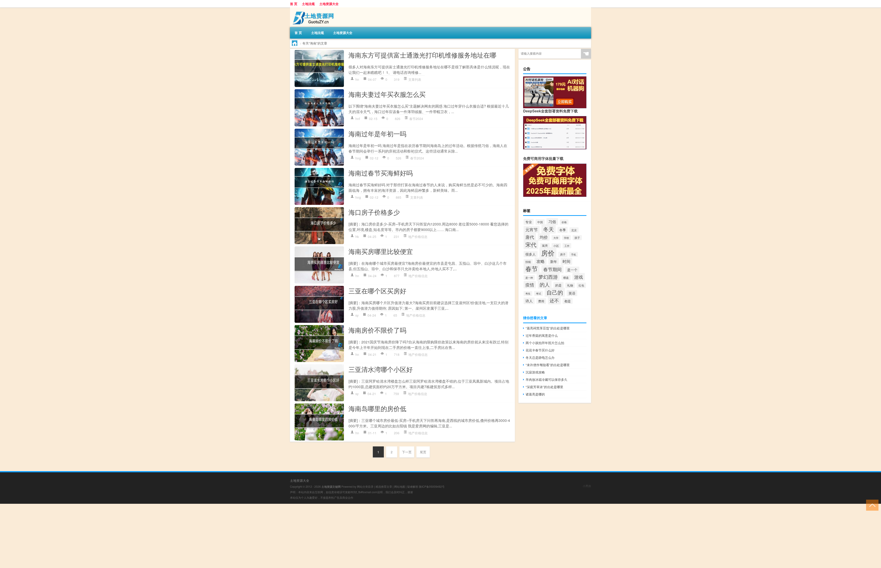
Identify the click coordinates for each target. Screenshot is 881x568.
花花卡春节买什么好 (540, 350)
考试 (538, 293)
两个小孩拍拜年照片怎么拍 (545, 342)
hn (357, 79)
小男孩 (587, 486)
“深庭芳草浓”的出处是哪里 (544, 386)
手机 (573, 254)
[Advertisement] (137, 536)
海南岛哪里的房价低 (377, 408)
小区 (556, 246)
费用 (541, 301)
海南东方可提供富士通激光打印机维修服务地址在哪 (422, 54)
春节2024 (416, 118)
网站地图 (399, 486)
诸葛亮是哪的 (535, 394)
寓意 (545, 246)
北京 (574, 230)
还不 (554, 300)
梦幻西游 (548, 276)
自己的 (554, 292)
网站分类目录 (365, 486)
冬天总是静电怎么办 (540, 357)
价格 (564, 222)
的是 (558, 285)
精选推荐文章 (384, 486)
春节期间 (552, 269)
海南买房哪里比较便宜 (380, 251)
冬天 (548, 229)
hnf (357, 118)
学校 (566, 237)
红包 (581, 285)
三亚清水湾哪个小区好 (380, 369)
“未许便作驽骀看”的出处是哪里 (548, 364)
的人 (545, 284)
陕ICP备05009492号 (432, 486)
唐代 (529, 237)
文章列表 (414, 79)
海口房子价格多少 (374, 212)
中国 (540, 222)
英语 (572, 293)
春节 (531, 268)
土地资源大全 (329, 3)
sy (357, 315)
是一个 (572, 269)
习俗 (552, 221)
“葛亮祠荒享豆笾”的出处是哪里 (548, 328)
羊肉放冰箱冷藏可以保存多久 (546, 379)
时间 (566, 261)
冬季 (562, 230)
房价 (548, 252)
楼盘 (566, 277)
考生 (527, 293)
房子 (563, 254)
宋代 (530, 244)
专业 (528, 222)
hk (357, 236)
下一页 (407, 452)
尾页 (423, 452)
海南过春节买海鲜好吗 (380, 172)
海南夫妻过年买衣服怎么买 (387, 94)
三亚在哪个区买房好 (377, 290)
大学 (555, 237)
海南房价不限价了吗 (377, 329)
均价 (544, 237)
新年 (553, 261)
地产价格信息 (417, 236)
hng (358, 158)
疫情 (529, 285)
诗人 (529, 300)
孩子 (577, 237)
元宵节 (531, 229)
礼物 (570, 285)
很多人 (530, 254)
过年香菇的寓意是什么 (542, 335)
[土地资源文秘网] (314, 9)
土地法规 (308, 3)
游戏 (578, 277)
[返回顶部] (871, 505)
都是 (567, 301)
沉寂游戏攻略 (535, 372)
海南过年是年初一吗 (377, 133)
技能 (528, 262)
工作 (566, 246)
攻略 (540, 261)
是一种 (529, 277)
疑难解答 (412, 486)
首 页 (293, 3)
